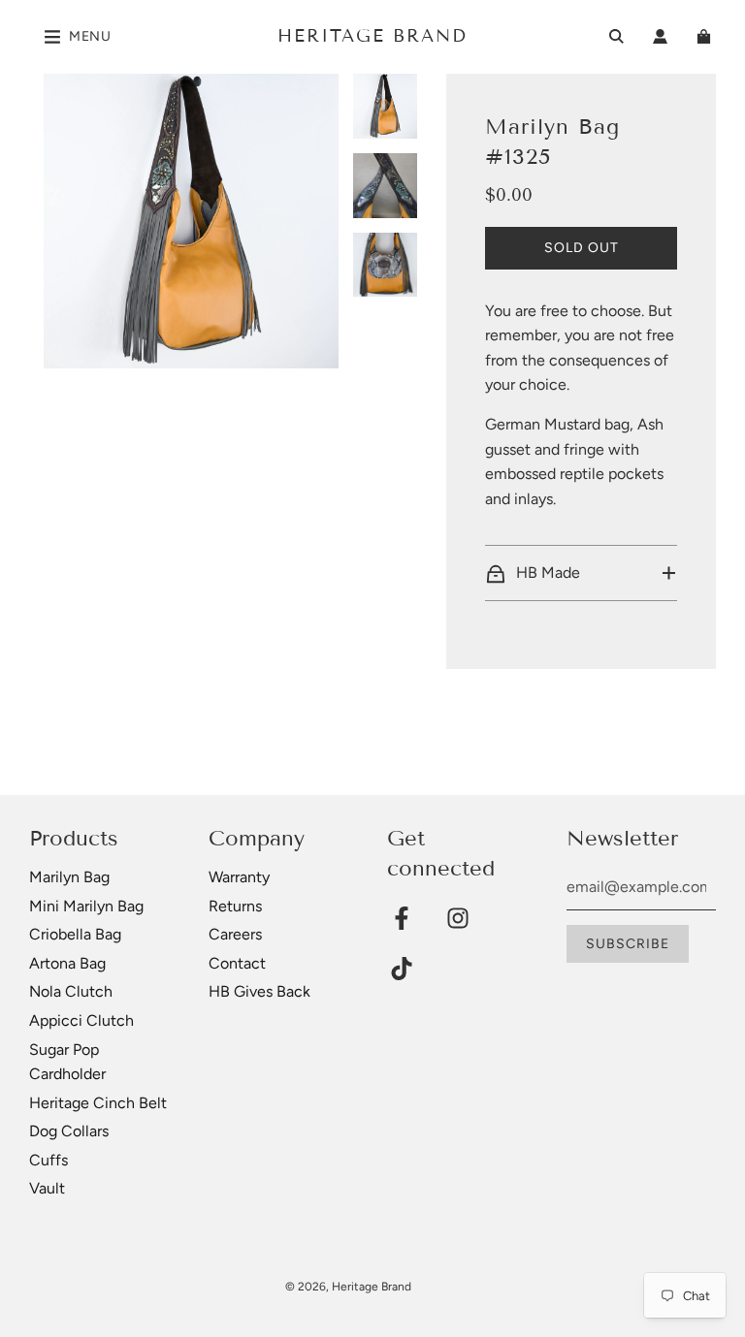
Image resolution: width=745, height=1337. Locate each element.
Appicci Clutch (81, 1020)
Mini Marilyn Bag (86, 906)
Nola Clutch (71, 991)
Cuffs (48, 1160)
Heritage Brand (372, 36)
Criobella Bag (75, 934)
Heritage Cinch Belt (98, 1103)
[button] (580, 573)
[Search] (616, 36)
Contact (237, 963)
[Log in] (660, 36)
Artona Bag (67, 963)
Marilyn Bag (69, 877)
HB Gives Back (259, 991)
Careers (235, 934)
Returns (235, 906)
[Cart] (706, 36)
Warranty (239, 877)
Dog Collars (69, 1131)
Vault (47, 1188)
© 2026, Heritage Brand (348, 1286)
